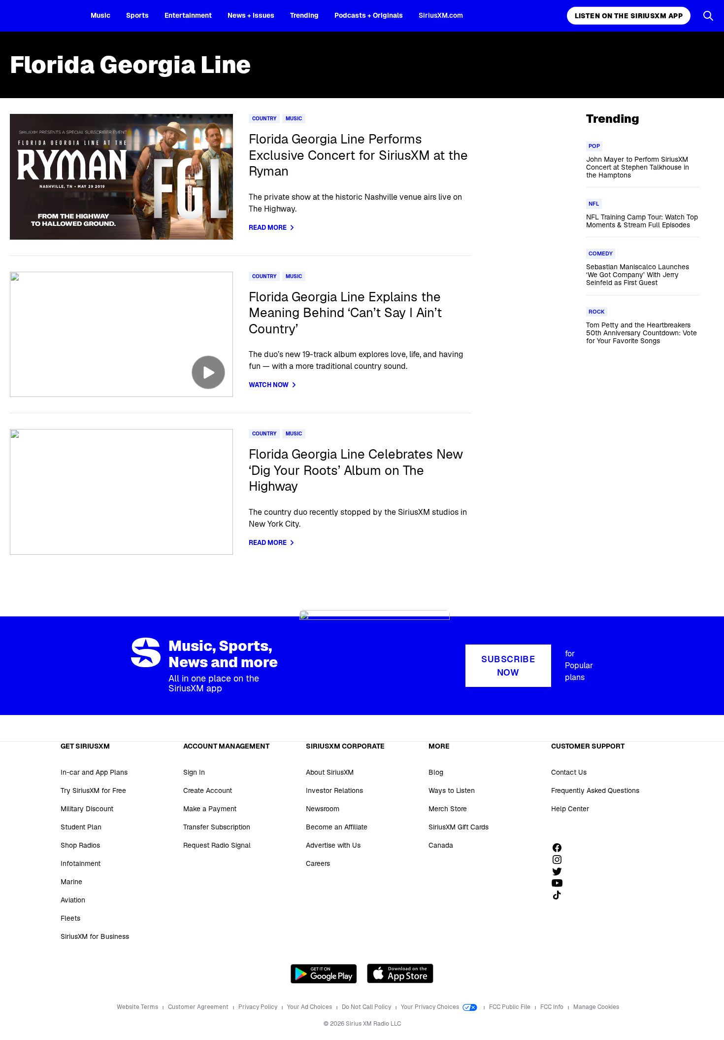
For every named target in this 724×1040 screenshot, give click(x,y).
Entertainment (188, 15)
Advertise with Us (333, 845)
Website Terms (138, 1007)
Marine (71, 881)
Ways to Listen (451, 790)
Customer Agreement (199, 1007)
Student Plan (81, 827)
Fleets (70, 918)
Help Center (570, 808)
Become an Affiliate (336, 827)
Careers (318, 863)
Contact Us (569, 772)
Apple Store (400, 973)
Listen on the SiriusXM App (629, 15)
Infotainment (80, 863)
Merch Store (447, 808)
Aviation (73, 900)
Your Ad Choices (310, 1007)
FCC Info (552, 1007)
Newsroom (322, 808)
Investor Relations (334, 790)
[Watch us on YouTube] (560, 883)
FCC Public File (510, 1007)
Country (264, 118)
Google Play (324, 973)
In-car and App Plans (94, 772)
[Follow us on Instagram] (560, 859)
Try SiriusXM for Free (93, 790)
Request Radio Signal (217, 845)
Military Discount (87, 808)
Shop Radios (80, 845)
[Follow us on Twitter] (560, 871)
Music (100, 15)
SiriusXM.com (441, 15)
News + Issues (251, 15)
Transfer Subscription (216, 827)
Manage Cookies (596, 1007)
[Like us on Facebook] (560, 848)
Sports (137, 15)
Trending (304, 15)
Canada (440, 845)
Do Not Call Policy (367, 1007)
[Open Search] (708, 16)
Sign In (194, 772)
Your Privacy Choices (431, 1007)
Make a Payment (209, 808)
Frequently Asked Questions (595, 790)
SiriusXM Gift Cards (458, 827)
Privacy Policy (258, 1007)
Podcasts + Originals (368, 15)
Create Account (207, 790)
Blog (435, 772)
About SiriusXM (330, 772)
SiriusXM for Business (95, 936)
